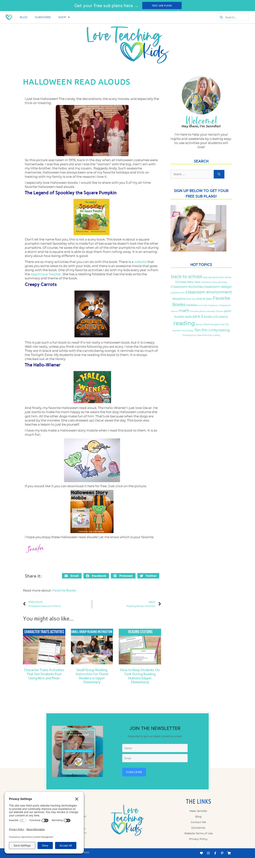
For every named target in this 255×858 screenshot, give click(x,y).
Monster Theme (215, 311)
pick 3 (198, 316)
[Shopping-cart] (229, 853)
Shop (62, 17)
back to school (186, 276)
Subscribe (43, 17)
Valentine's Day (204, 335)
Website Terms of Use (198, 833)
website (140, 262)
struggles (215, 324)
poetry (223, 316)
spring (199, 324)
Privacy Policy (198, 839)
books (216, 277)
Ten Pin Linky (206, 330)
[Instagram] (208, 853)
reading (184, 323)
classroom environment (209, 291)
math (184, 310)
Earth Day (191, 299)
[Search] (219, 174)
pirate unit (211, 316)
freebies (191, 305)
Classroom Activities (187, 286)
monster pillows (198, 311)
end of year (204, 298)
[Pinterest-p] (222, 853)
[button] (72, 575)
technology (188, 330)
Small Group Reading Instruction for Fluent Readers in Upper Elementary (92, 676)
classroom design (218, 286)
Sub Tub (225, 324)
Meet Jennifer (198, 811)
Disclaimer (198, 827)
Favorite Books (64, 590)
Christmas (206, 282)
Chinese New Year (187, 282)
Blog (24, 17)
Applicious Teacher (46, 274)
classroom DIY (177, 292)
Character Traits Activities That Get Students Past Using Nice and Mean (44, 674)
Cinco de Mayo (219, 282)
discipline (178, 298)
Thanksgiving (189, 335)
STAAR (206, 324)
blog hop (207, 277)
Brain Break (225, 277)
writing (216, 335)
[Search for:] (192, 174)
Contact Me (198, 822)
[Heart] (201, 853)
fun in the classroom (208, 305)
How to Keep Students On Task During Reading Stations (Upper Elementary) (140, 676)
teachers (177, 330)
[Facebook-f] (215, 853)
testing (224, 330)
